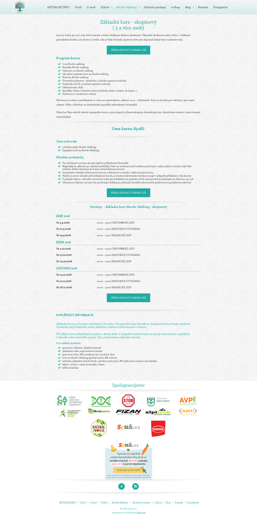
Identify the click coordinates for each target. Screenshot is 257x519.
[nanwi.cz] (20, 7)
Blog (188, 7)
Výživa (105, 7)
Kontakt (203, 7)
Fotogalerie (220, 7)
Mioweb (142, 512)
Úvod (78, 7)
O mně (91, 7)
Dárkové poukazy (155, 7)
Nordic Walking (126, 7)
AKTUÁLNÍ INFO (58, 7)
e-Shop (175, 7)
